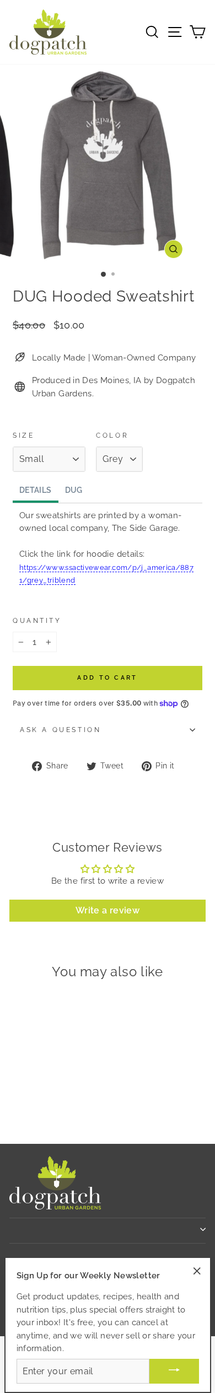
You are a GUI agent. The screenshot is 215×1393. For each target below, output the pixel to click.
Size (23, 435)
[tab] (35, 491)
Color (112, 435)
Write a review (107, 910)
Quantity (37, 621)
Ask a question (60, 730)
